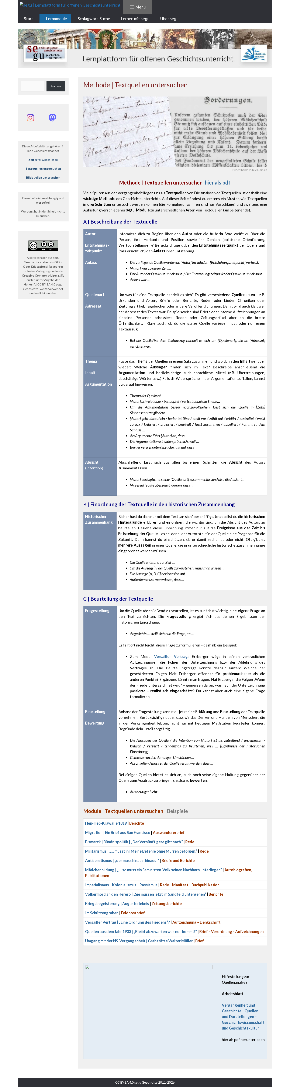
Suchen (56, 86)
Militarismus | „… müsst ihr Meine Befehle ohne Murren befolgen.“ (141, 851)
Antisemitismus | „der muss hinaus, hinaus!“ (122, 860)
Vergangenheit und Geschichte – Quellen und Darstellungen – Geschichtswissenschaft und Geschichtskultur (243, 1016)
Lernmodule (56, 18)
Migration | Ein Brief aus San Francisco (117, 832)
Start (28, 18)
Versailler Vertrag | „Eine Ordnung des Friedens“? (127, 922)
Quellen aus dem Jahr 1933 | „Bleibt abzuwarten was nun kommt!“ (141, 931)
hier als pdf (174, 182)
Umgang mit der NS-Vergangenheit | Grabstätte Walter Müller (139, 941)
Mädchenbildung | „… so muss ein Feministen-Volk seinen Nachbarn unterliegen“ (153, 869)
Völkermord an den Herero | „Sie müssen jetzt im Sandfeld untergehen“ (145, 894)
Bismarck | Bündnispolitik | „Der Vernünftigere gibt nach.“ (134, 841)
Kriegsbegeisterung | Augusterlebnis (117, 903)
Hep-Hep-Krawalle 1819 (106, 823)
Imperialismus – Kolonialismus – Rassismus (121, 885)
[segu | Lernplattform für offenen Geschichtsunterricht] (70, 5)
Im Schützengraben (101, 913)
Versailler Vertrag (171, 656)
